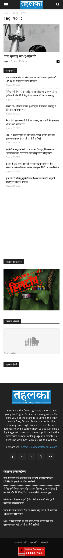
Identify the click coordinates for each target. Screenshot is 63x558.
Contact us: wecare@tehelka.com (38, 447)
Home (7, 12)
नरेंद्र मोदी (44, 542)
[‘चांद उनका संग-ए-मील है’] (31, 38)
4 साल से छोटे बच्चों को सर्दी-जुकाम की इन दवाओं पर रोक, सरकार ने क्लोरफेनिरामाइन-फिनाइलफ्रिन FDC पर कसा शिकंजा (32, 165)
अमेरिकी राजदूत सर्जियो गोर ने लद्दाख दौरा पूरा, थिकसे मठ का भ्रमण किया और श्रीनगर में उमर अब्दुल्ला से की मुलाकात (30, 151)
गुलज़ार (6, 61)
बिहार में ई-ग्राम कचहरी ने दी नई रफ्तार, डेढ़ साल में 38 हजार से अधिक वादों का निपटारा (32, 122)
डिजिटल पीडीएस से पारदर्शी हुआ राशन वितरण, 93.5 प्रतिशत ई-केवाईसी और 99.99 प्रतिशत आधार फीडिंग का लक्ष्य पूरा (31, 93)
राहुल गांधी (33, 542)
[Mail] (22, 456)
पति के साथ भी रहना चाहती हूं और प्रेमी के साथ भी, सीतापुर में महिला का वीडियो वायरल (31, 108)
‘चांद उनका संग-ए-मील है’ (20, 56)
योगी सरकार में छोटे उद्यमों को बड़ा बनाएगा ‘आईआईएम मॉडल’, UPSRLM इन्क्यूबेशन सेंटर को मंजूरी (31, 79)
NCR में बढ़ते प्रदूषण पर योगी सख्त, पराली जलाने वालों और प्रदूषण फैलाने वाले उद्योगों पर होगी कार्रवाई (30, 137)
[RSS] (31, 456)
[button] (6, 4)
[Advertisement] (30, 226)
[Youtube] (50, 456)
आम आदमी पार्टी (20, 542)
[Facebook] (12, 456)
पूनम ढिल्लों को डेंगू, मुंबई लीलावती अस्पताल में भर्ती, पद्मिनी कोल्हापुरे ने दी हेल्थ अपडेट (30, 180)
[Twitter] (40, 456)
